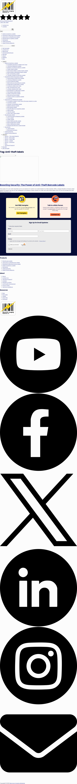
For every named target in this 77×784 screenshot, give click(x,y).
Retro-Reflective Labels (13, 124)
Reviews (4, 57)
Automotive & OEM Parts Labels (15, 78)
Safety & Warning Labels (13, 93)
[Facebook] (38, 470)
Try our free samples (26, 207)
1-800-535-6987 (4, 22)
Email (9, 234)
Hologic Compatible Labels (14, 104)
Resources (5, 51)
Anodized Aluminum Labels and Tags (17, 64)
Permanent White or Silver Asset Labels (17, 70)
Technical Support (10, 145)
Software (4, 299)
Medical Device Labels (13, 105)
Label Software (6, 41)
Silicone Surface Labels (13, 95)
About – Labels (9, 141)
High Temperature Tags (13, 87)
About (4, 56)
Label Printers (10, 128)
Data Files (5, 297)
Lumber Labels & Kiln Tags (14, 89)
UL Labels (9, 98)
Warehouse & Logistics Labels (10, 38)
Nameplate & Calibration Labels (16, 90)
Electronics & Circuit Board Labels (16, 83)
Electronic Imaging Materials (17, 783)
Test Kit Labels (11, 112)
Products (4, 61)
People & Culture (6, 282)
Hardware (5, 40)
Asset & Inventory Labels (8, 34)
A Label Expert (52, 209)
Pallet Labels (10, 119)
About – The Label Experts (12, 136)
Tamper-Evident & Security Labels (16, 75)
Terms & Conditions (7, 287)
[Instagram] (38, 704)
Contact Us (5, 25)
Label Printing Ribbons (8, 43)
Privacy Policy (42, 241)
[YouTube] (38, 392)
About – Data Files (10, 139)
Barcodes (5, 294)
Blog (3, 59)
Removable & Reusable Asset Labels (17, 72)
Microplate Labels (12, 107)
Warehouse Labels (10, 115)
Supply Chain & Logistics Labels (15, 96)
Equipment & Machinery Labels (15, 84)
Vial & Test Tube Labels (13, 113)
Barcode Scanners (12, 130)
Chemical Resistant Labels (14, 66)
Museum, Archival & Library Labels (16, 67)
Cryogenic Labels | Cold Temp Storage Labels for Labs (22, 101)
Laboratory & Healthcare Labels (11, 37)
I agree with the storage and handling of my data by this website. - (27, 241)
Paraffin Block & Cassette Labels (16, 109)
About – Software (9, 142)
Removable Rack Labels (13, 122)
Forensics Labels (11, 102)
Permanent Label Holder (13, 92)
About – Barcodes (10, 137)
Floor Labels (10, 118)
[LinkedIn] (38, 626)
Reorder (4, 54)
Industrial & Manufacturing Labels (11, 35)
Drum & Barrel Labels (13, 81)
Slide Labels (10, 110)
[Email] (38, 781)
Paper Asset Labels (12, 69)
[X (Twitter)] (38, 548)
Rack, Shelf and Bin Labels (14, 121)
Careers (4, 26)
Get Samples (5, 48)
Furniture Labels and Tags (14, 86)
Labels (4, 296)
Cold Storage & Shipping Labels (15, 116)
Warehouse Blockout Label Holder (16, 125)
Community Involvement (9, 284)
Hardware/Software (7, 53)
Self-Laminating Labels (13, 73)
